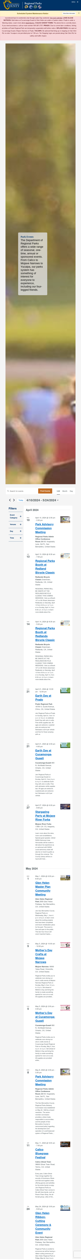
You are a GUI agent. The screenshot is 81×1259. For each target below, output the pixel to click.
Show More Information (69, 13)
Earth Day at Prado (43, 697)
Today (21, 500)
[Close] (79, 13)
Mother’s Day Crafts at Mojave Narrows (43, 956)
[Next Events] (14, 500)
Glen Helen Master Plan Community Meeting (43, 888)
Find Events (45, 491)
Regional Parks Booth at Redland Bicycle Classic (45, 566)
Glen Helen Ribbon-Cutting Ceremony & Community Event (43, 1222)
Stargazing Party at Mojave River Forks (45, 815)
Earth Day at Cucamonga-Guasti (43, 754)
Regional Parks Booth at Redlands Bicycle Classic (45, 634)
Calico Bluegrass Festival (41, 1153)
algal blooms (30, 23)
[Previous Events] (10, 500)
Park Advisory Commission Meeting (44, 528)
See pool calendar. (56, 18)
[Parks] (22, 6)
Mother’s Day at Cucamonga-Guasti (45, 1017)
